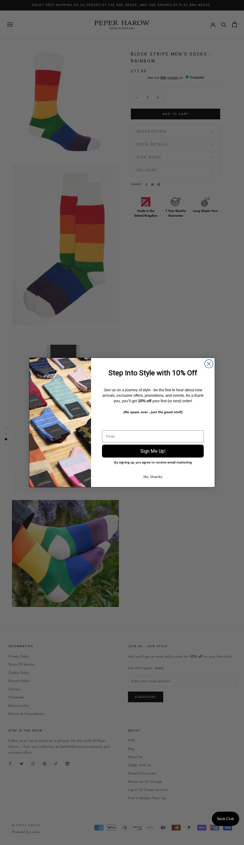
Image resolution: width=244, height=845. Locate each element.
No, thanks (153, 476)
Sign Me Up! (152, 451)
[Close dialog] (209, 364)
